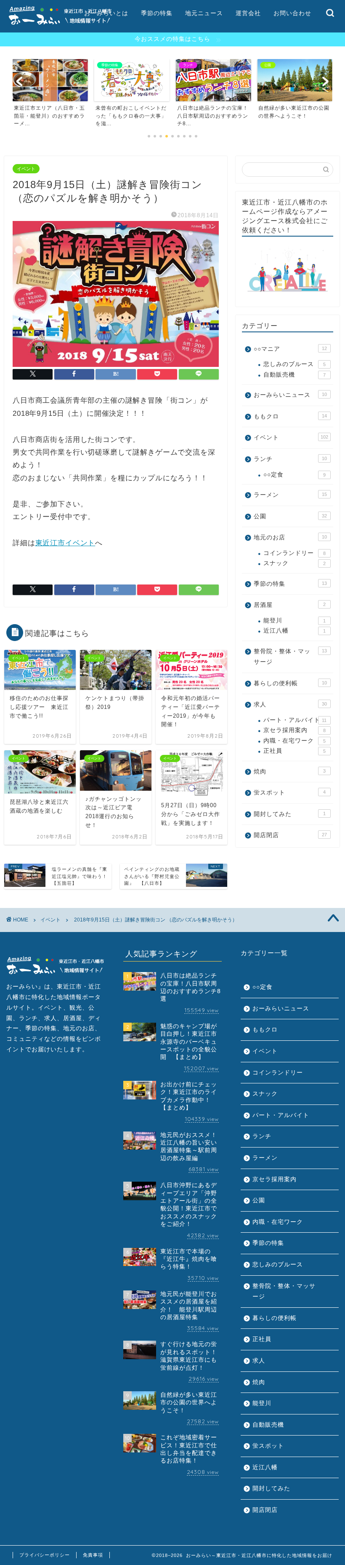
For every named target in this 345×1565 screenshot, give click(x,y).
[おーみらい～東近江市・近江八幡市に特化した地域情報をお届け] (60, 25)
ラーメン (290, 495)
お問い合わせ (292, 13)
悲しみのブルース (294, 364)
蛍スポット (290, 792)
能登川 (294, 620)
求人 (290, 704)
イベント (26, 168)
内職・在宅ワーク (294, 741)
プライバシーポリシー (44, 1554)
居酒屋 (290, 605)
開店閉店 (290, 835)
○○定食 (294, 474)
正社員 (294, 751)
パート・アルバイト (294, 720)
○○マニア (290, 349)
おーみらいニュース (290, 395)
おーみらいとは (106, 13)
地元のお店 (290, 537)
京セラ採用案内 (294, 730)
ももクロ (290, 416)
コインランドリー (294, 553)
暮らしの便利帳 (290, 683)
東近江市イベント (65, 543)
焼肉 (290, 771)
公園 (290, 516)
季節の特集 (156, 13)
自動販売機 (294, 375)
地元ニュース (204, 13)
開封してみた (290, 814)
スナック (294, 563)
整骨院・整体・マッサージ (290, 656)
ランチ (290, 459)
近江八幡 (294, 631)
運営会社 (248, 13)
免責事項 (93, 1554)
